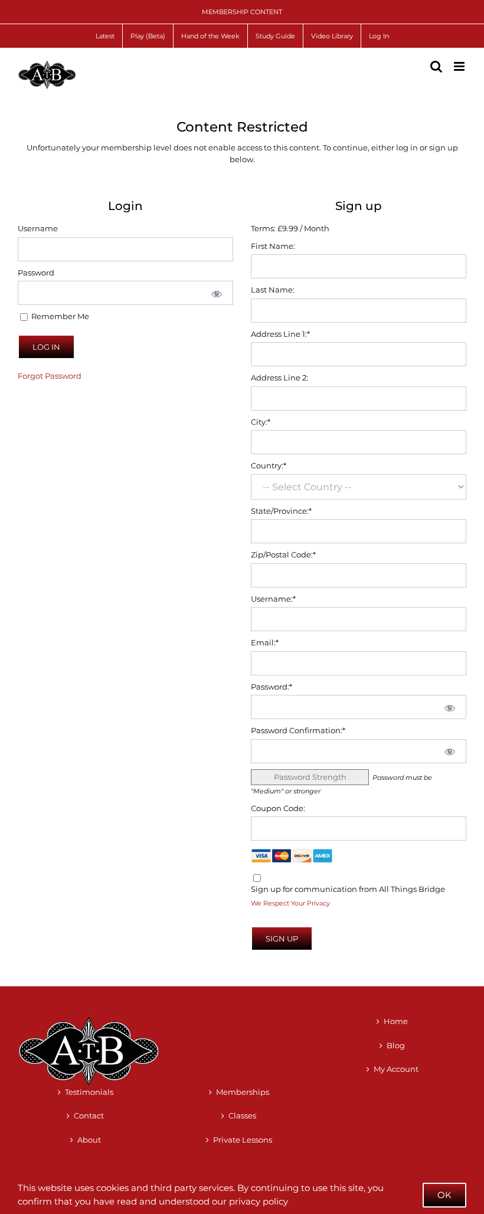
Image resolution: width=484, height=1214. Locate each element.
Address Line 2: (279, 377)
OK (444, 1194)
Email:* (265, 642)
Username (38, 228)
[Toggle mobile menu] (460, 66)
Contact (89, 1115)
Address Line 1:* (280, 334)
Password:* (271, 686)
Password (36, 272)
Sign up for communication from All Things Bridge (348, 889)
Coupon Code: (278, 808)
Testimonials (89, 1092)
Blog (396, 1045)
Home (396, 1021)
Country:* (268, 465)
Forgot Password (49, 375)
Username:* (273, 598)
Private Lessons (242, 1139)
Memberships (242, 1092)
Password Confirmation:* (298, 730)
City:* (260, 421)
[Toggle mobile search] (436, 66)
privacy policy (258, 1201)
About (89, 1139)
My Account (396, 1069)
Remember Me (59, 316)
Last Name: (273, 289)
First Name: (273, 246)
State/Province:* (281, 511)
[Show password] (216, 293)
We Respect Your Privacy (290, 903)
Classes (242, 1115)
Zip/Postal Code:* (283, 554)
